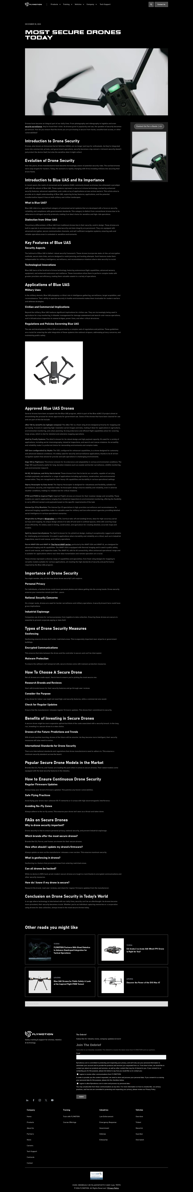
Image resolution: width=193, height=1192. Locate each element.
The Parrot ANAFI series (61, 544)
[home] (33, 4)
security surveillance (33, 126)
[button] (56, 4)
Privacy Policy (113, 1188)
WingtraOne (49, 519)
